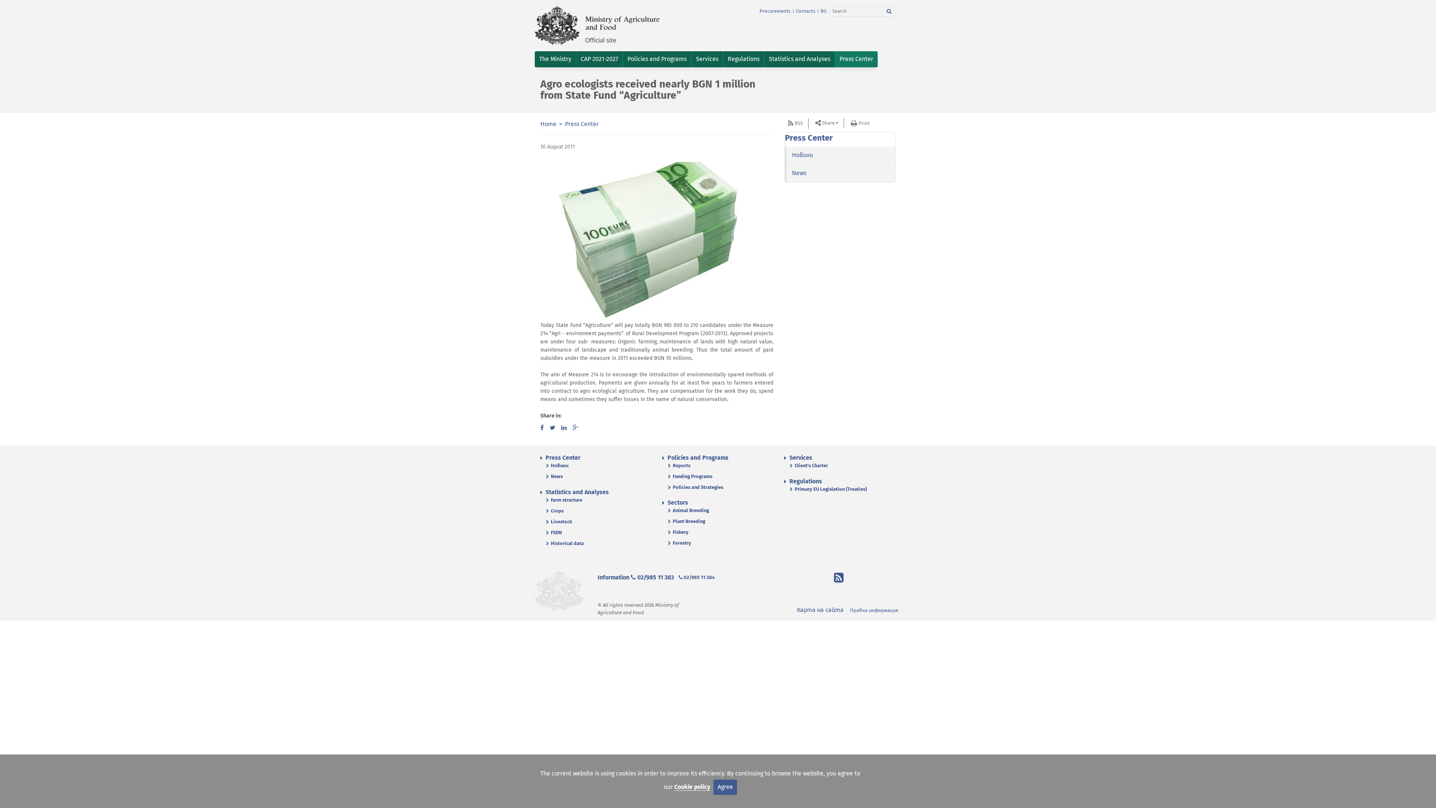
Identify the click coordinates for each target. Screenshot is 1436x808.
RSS (799, 123)
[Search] (889, 11)
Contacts (805, 11)
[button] (555, 59)
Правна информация (874, 610)
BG (823, 11)
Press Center (582, 124)
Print (864, 123)
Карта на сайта (820, 609)
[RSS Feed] (839, 579)
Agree (725, 786)
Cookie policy (692, 786)
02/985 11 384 (698, 577)
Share (828, 123)
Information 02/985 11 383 (636, 577)
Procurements (775, 11)
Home (548, 124)
